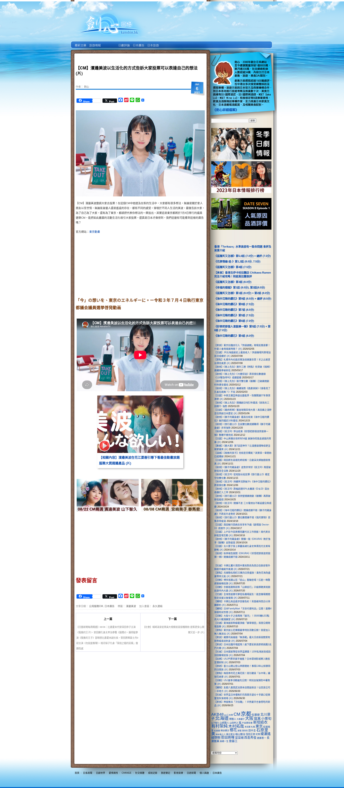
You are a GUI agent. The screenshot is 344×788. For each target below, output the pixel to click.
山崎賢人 (224, 722)
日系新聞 (87, 772)
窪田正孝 (250, 734)
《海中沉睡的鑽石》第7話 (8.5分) (234, 309)
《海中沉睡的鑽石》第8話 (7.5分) (234, 304)
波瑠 (239, 731)
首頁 (77, 772)
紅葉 (258, 734)
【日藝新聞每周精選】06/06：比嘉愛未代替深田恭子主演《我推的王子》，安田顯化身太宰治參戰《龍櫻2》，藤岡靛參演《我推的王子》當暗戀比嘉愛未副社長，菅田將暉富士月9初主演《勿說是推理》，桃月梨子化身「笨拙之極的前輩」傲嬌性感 (107, 637)
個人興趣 (204, 772)
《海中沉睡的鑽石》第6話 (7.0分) (234, 320)
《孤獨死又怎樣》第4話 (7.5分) (232, 267)
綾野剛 (215, 737)
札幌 (253, 727)
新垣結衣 (260, 722)
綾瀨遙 (266, 734)
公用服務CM (96, 606)
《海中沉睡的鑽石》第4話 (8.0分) (234, 335)
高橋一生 (224, 741)
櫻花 (233, 730)
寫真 (257, 719)
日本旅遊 (152, 42)
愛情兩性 (113, 772)
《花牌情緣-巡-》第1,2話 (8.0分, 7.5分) (237, 261)
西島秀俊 (250, 737)
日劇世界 (123, 42)
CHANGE (127, 772)
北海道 (222, 718)
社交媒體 (139, 772)
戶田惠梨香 (247, 723)
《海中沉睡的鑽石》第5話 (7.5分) (234, 315)
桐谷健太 (225, 730)
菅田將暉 (228, 737)
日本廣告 (138, 42)
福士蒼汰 (230, 734)
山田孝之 (234, 723)
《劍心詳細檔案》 (226, 110)
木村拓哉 (236, 726)
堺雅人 (232, 719)
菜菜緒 (239, 737)
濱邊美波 (131, 606)
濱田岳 (245, 731)
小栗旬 (266, 719)
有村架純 (219, 726)
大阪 (249, 718)
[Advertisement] (171, 264)
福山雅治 (240, 734)
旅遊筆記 (165, 772)
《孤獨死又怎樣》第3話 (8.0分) (232, 281)
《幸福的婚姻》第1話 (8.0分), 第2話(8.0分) (239, 287)
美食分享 (167, 42)
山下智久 (215, 723)
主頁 (80, 42)
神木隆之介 (221, 734)
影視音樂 (178, 772)
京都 (246, 714)
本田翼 (247, 727)
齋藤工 (233, 741)
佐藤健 (256, 714)
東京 (259, 726)
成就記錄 (152, 772)
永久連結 (157, 606)
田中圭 (252, 730)
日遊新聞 (191, 772)
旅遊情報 (109, 42)
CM (237, 714)
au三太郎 (228, 715)
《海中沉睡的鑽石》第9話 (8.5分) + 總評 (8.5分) (242, 298)
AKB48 (217, 714)
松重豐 (217, 731)
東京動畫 (94, 231)
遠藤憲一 (261, 738)
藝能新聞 (94, 42)
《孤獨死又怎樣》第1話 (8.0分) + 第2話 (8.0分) (242, 293)
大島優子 (241, 719)
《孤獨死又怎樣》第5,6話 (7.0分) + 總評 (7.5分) (242, 255)
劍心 (86, 86)
